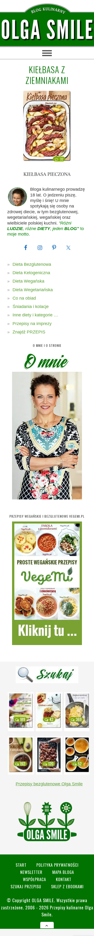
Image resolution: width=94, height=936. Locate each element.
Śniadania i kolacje (31, 306)
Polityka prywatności (57, 865)
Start (21, 865)
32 (62, 159)
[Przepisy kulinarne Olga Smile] (47, 30)
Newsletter (31, 872)
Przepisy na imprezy (32, 323)
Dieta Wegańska (28, 281)
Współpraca (34, 879)
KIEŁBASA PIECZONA (47, 174)
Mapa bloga (63, 872)
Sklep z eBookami (67, 886)
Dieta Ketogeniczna (31, 272)
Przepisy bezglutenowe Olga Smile (49, 784)
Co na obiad (24, 298)
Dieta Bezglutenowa (32, 264)
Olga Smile (43, 900)
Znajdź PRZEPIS (29, 332)
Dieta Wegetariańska (33, 289)
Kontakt (63, 879)
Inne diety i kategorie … (35, 315)
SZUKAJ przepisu (26, 886)
